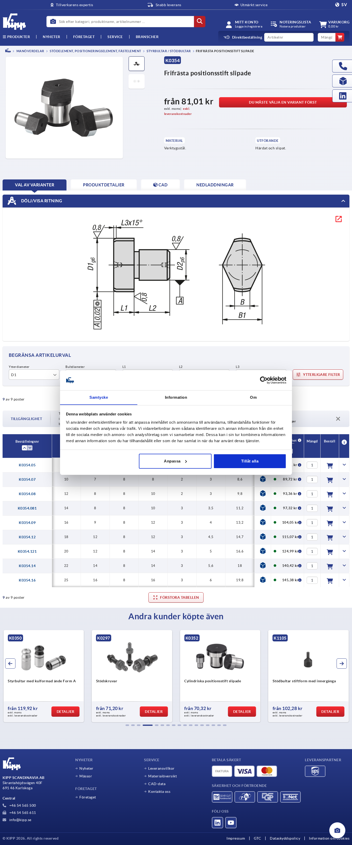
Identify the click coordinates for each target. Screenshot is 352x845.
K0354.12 (27, 537)
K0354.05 (27, 465)
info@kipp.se (19, 820)
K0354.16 (27, 580)
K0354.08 (27, 494)
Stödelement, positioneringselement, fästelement (95, 51)
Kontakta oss (159, 791)
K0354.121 (27, 551)
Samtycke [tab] (98, 397)
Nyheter (86, 768)
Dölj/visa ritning (41, 200)
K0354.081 (27, 508)
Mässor (85, 776)
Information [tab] (176, 397)
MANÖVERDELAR (30, 51)
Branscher (147, 37)
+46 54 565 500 (22, 805)
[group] (43, 676)
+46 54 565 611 (22, 813)
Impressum (236, 838)
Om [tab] (253, 397)
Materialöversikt (162, 776)
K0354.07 (27, 479)
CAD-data (156, 784)
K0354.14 (27, 566)
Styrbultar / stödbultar (168, 51)
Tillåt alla (250, 461)
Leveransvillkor (161, 768)
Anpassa (172, 461)
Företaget (84, 37)
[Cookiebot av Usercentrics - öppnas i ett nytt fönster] (263, 380)
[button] (127, 725)
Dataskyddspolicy (285, 838)
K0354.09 (27, 523)
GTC (257, 838)
